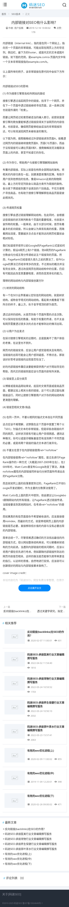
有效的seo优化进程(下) (40, 796)
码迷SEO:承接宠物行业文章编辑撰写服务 (45, 680)
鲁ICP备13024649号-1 (32, 903)
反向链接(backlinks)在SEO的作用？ (23, 611)
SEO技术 (16, 14)
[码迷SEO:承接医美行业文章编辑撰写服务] (14, 660)
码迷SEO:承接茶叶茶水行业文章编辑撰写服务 (45, 728)
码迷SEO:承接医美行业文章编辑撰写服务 (45, 656)
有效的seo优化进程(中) (40, 773)
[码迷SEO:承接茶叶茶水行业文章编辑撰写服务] (14, 732)
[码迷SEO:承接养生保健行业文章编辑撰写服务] (14, 708)
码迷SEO (18, 903)
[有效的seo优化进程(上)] (14, 756)
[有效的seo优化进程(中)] (14, 778)
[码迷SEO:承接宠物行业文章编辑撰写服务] (14, 684)
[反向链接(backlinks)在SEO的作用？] (14, 637)
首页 (4, 14)
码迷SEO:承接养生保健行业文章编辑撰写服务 (45, 704)
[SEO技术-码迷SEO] (34, 8)
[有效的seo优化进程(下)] (14, 801)
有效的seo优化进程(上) (40, 750)
